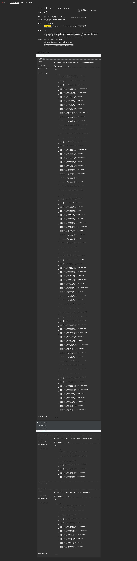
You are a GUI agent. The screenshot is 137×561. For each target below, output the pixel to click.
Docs (30, 2)
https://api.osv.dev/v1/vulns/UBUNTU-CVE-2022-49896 (54, 19)
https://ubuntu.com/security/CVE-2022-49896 (52, 16)
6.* (56, 445)
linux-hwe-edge (42, 58)
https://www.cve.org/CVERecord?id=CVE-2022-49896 (54, 41)
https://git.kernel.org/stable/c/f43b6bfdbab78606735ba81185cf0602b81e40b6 (58, 45)
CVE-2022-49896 (47, 20)
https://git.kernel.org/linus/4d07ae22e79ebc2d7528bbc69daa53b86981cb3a (58, 42)
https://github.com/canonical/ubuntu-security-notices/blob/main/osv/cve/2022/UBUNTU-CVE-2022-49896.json (64, 17)
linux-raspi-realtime (44, 434)
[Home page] (3, 2)
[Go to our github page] (134, 2)
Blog (22, 2)
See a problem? (81, 9)
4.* (56, 69)
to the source (92, 10)
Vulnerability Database (14, 2)
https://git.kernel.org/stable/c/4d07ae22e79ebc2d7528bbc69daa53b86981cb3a (58, 44)
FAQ (25, 2)
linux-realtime (42, 488)
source (56, 417)
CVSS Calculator (81, 25)
